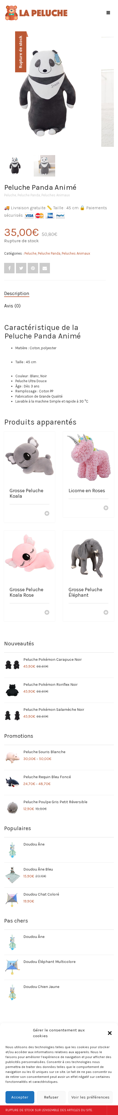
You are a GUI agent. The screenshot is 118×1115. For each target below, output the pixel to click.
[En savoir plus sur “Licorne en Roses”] (105, 508)
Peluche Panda (29, 195)
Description (16, 293)
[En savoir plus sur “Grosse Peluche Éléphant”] (105, 613)
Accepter (19, 1097)
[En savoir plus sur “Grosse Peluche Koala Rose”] (46, 613)
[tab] (55, 293)
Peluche (10, 195)
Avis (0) (12, 306)
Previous (7, 85)
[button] (110, 1033)
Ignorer (112, 1110)
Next (111, 85)
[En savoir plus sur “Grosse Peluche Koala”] (46, 514)
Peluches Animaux (55, 195)
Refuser (51, 1097)
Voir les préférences (90, 1097)
